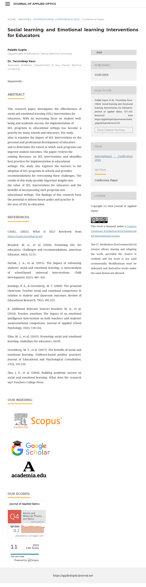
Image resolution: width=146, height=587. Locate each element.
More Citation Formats (111, 129)
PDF (96, 52)
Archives (24, 19)
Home (12, 19)
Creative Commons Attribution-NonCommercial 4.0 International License (113, 231)
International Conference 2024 (56, 19)
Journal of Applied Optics (34, 4)
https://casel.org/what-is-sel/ (25, 236)
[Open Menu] (7, 4)
